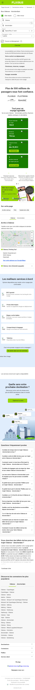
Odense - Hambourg (7, 610)
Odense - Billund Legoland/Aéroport (12, 627)
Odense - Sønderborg (7, 638)
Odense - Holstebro (7, 630)
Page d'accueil (5, 7)
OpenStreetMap (27, 245)
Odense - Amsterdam (7, 620)
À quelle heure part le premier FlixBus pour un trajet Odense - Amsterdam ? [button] (15, 484)
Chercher (17, 45)
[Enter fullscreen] (32, 241)
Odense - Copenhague (7, 590)
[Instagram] (17, 674)
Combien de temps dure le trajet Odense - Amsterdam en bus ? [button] (15, 451)
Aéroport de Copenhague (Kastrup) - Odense (14, 602)
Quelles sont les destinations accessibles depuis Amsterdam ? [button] (15, 508)
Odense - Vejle (5, 615)
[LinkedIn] (18, 674)
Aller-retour (20, 15)
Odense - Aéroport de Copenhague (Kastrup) (14, 600)
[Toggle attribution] (32, 246)
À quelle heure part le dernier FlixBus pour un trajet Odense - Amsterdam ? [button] (16, 490)
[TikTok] (19, 674)
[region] (17, 239)
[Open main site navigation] (2, 2)
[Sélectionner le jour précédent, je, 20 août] (29, 31)
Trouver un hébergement (12, 41)
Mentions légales (24, 680)
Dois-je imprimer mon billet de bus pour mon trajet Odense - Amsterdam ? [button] (16, 502)
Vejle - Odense (5, 617)
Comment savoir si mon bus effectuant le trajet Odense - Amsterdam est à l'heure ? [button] (15, 463)
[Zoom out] (32, 235)
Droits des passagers (13, 680)
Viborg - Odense (6, 622)
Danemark (29, 7)
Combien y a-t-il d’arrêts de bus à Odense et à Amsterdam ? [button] (16, 496)
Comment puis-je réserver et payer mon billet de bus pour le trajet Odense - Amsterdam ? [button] (15, 522)
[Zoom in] (32, 232)
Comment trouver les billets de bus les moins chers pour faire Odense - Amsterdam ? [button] (14, 530)
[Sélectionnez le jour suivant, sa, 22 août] (32, 31)
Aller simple (8, 15)
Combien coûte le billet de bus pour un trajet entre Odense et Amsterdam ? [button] (16, 457)
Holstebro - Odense (7, 635)
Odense (13, 218)
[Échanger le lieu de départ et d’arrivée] (31, 22)
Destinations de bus (18, 7)
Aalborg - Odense (6, 607)
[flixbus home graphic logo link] (17, 2)
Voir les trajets (14, 165)
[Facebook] (16, 674)
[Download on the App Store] (24, 666)
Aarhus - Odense (6, 597)
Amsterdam (21, 218)
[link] (17, 409)
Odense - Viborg (6, 625)
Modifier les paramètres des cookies (19, 684)
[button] (17, 20)
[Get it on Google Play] (13, 666)
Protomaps (19, 245)
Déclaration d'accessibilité (18, 682)
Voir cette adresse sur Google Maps (14, 260)
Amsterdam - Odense (7, 633)
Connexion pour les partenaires (13, 678)
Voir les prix (14, 151)
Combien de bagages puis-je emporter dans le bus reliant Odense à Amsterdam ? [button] (16, 469)
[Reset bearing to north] (32, 237)
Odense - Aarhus (6, 595)
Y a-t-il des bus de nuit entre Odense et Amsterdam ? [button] (14, 514)
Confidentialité (26, 678)
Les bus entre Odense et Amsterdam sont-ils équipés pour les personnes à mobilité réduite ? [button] (15, 476)
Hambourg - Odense (7, 612)
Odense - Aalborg (6, 605)
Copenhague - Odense (7, 592)
